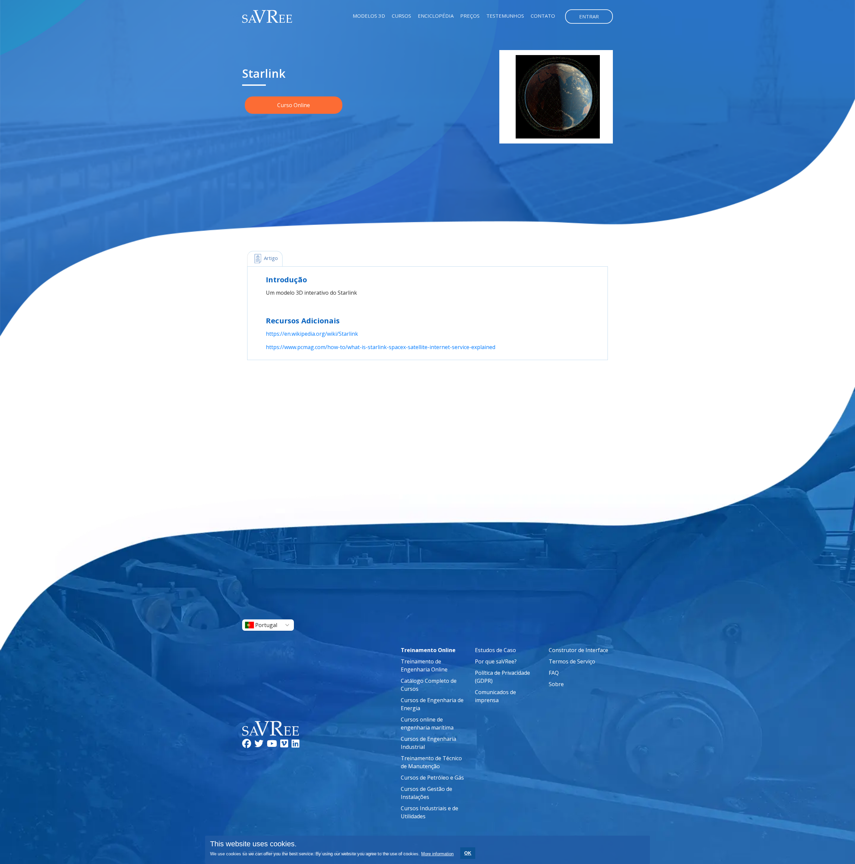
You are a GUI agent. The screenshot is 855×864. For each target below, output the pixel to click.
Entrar (589, 16)
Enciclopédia (436, 15)
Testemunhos (505, 15)
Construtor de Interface (578, 650)
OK (467, 853)
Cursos (401, 15)
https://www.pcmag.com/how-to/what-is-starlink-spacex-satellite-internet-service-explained (380, 347)
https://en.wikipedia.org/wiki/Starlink (312, 333)
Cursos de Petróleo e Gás (432, 777)
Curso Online (293, 105)
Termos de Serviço (572, 661)
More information (437, 853)
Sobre (556, 684)
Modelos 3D (369, 15)
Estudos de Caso (495, 650)
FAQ (554, 672)
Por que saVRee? (496, 661)
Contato (543, 15)
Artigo (270, 258)
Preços (470, 15)
